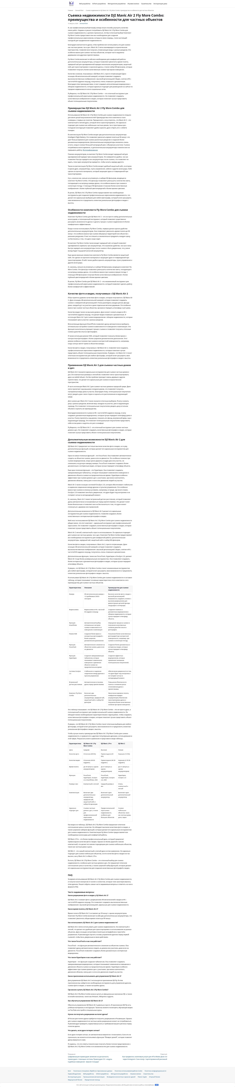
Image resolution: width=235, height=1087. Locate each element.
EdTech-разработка (99, 4)
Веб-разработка (84, 4)
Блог (69, 1071)
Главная (70, 10)
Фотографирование (90, 150)
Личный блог (79, 10)
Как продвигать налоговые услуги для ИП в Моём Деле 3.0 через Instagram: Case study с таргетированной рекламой (144, 1056)
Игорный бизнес (154, 1077)
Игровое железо (133, 4)
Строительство (146, 4)
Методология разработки (117, 4)
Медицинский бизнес (75, 1080)
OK (157, 1085)
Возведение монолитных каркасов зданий (121, 1077)
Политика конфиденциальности (155, 1071)
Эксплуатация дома (160, 4)
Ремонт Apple (142, 1077)
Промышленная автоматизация (93, 1077)
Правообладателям (74, 1074)
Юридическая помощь (92, 1080)
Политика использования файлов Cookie (128, 1071)
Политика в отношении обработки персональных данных (92, 1071)
